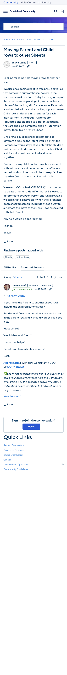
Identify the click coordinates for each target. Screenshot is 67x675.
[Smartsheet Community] (22, 11)
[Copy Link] (28, 66)
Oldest (16, 277)
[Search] (56, 11)
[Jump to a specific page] (61, 277)
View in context (11, 396)
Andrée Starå (19, 285)
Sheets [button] (8, 257)
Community (10, 2)
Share (8, 242)
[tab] (10, 267)
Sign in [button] (31, 426)
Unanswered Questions (33, 464)
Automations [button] (22, 257)
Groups (7, 459)
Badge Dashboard (13, 455)
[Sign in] (62, 11)
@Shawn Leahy (16, 296)
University (44, 2)
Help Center (28, 2)
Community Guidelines (15, 469)
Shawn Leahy (19, 62)
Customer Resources (14, 450)
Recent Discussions (13, 445)
